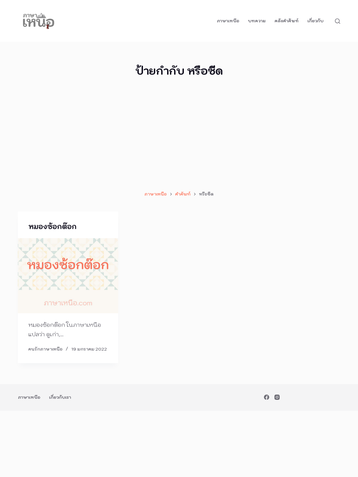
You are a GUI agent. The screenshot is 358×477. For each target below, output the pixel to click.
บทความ (257, 20)
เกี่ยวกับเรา (60, 397)
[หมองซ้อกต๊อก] (68, 275)
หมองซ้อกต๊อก (52, 226)
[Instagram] (277, 397)
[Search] (337, 21)
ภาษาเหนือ (228, 20)
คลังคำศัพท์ (286, 20)
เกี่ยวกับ (315, 20)
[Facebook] (266, 397)
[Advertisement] (179, 134)
